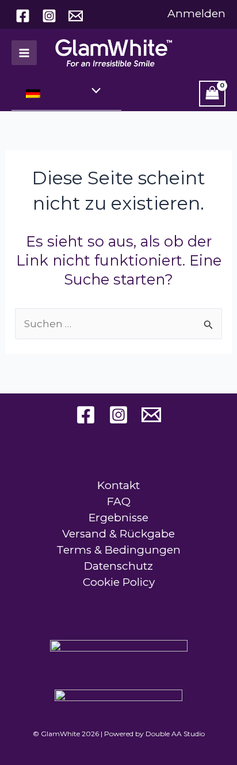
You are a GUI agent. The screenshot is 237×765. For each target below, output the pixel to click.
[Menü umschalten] (93, 92)
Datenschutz (118, 566)
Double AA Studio (175, 733)
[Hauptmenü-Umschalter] (24, 53)
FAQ (119, 501)
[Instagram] (49, 16)
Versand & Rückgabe (118, 533)
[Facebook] (23, 16)
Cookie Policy (119, 582)
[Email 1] (75, 16)
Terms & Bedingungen (118, 549)
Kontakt (118, 485)
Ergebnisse (118, 517)
